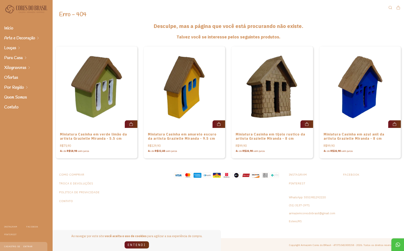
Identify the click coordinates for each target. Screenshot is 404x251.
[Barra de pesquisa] (390, 7)
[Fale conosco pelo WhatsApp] (397, 244)
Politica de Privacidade (79, 192)
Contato (11, 107)
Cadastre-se (12, 246)
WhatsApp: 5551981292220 (307, 197)
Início (8, 28)
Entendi (137, 245)
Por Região (14, 87)
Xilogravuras (15, 68)
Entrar (28, 246)
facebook (32, 226)
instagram (10, 226)
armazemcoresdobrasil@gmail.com (312, 213)
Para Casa (13, 58)
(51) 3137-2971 (299, 205)
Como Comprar (71, 174)
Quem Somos (15, 97)
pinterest (10, 234)
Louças (10, 48)
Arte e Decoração (19, 38)
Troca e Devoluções (76, 183)
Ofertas (11, 77)
